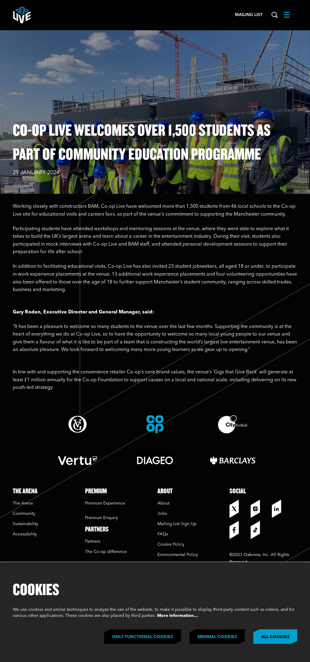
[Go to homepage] (22, 15)
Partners (92, 541)
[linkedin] (281, 509)
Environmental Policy (177, 555)
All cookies (275, 637)
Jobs (162, 513)
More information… (177, 616)
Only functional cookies (142, 637)
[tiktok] (260, 530)
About (163, 503)
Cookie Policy (170, 544)
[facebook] (238, 530)
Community (24, 513)
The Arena (23, 503)
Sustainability (26, 524)
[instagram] (260, 509)
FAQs (162, 534)
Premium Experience (105, 503)
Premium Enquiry (101, 518)
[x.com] (238, 509)
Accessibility (25, 534)
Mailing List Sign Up (176, 524)
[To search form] (274, 15)
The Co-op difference (106, 552)
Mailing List (248, 15)
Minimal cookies (217, 637)
